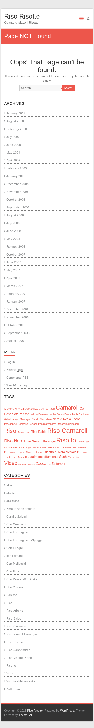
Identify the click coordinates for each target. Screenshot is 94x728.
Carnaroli (67, 408)
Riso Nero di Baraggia (40, 441)
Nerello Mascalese (42, 419)
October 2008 (15, 199)
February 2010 (16, 129)
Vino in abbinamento (20, 681)
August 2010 (15, 121)
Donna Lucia (71, 414)
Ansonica (9, 408)
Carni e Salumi (16, 516)
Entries (14, 369)
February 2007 (16, 293)
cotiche (34, 414)
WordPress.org (16, 385)
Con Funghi (14, 548)
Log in (10, 362)
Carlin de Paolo (47, 408)
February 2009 (16, 168)
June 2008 (13, 231)
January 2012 (15, 113)
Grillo (7, 419)
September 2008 (18, 207)
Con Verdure (15, 587)
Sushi (63, 457)
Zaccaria (43, 463)
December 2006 (17, 309)
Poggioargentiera (47, 424)
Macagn (14, 419)
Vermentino (74, 457)
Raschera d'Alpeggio (68, 424)
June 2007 (13, 262)
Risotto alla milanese (75, 447)
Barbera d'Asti (30, 408)
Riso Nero (13, 440)
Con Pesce (13, 571)
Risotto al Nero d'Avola (60, 452)
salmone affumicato (44, 457)
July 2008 (13, 223)
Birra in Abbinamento (20, 508)
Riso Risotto (22, 16)
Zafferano (58, 464)
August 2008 (15, 215)
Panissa (33, 424)
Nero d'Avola (61, 419)
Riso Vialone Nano (19, 657)
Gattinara (84, 414)
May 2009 (13, 152)
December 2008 (17, 184)
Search (68, 88)
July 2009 (13, 137)
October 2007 (15, 254)
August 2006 (15, 340)
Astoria (18, 408)
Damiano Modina (47, 414)
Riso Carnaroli (67, 430)
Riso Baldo (38, 431)
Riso (10, 431)
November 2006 (17, 317)
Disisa (60, 414)
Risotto (66, 440)
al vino (10, 485)
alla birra (12, 493)
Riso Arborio (23, 432)
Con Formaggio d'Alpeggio (24, 540)
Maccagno (25, 419)
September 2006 (18, 333)
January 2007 (15, 301)
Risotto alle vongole (14, 452)
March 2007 (14, 286)
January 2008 (15, 246)
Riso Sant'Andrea (18, 650)
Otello (76, 419)
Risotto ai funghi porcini (26, 447)
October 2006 (15, 325)
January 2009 (15, 176)
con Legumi (14, 555)
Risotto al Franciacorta (52, 447)
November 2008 (17, 191)
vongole (22, 464)
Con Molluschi (16, 563)
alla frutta (12, 501)
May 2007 (13, 270)
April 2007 (13, 278)
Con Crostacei (16, 524)
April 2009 (13, 160)
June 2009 (13, 144)
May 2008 (13, 238)
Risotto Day (23, 457)
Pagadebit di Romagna (16, 424)
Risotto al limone (34, 452)
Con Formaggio (17, 532)
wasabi (31, 464)
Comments (17, 377)
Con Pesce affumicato (21, 579)
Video (10, 463)
